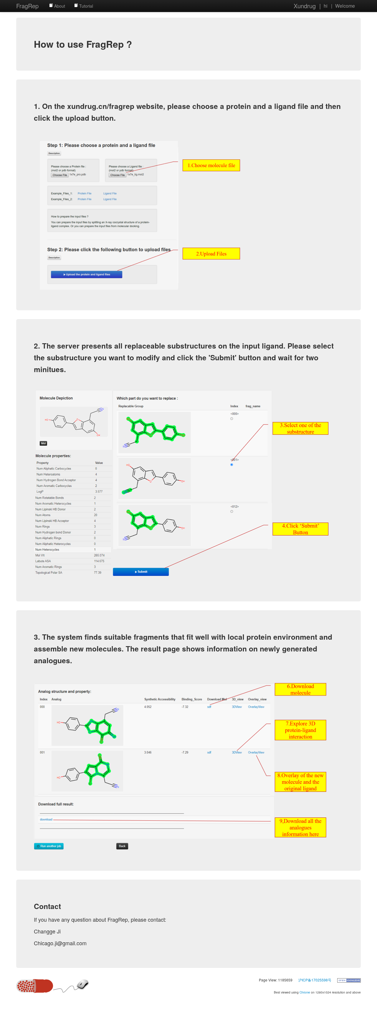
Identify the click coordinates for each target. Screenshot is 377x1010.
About (59, 6)
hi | (328, 5)
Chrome (305, 992)
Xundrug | (307, 5)
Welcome (345, 5)
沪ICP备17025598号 (314, 979)
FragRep (27, 5)
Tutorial (85, 6)
